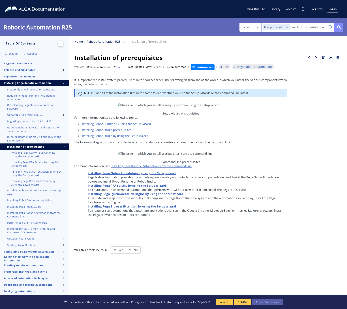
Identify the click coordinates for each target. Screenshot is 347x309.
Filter (246, 27)
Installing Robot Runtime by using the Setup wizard (34, 192)
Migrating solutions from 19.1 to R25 (29, 121)
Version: (79, 67)
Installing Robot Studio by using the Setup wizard (115, 136)
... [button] (125, 41)
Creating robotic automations (23, 265)
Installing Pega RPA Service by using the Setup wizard (35, 164)
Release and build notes (19, 70)
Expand (13, 53)
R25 (226, 67)
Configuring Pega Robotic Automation (29, 251)
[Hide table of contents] (60, 43)
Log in (333, 9)
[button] (287, 27)
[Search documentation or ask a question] (338, 27)
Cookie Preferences (267, 302)
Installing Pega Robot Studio (24, 206)
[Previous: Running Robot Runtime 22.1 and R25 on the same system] (309, 57)
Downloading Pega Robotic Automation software (30, 106)
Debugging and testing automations (28, 284)
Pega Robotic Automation (254, 67)
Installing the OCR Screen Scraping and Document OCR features (31, 230)
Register (317, 9)
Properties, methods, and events (25, 271)
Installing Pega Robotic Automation (27, 83)
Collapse (32, 53)
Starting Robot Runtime (21, 245)
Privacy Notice (139, 302)
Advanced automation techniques (26, 278)
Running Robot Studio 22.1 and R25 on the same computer (33, 129)
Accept (224, 302)
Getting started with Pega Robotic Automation (26, 258)
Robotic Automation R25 (103, 41)
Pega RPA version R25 (18, 63)
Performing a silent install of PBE (27, 222)
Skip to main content (16, 4)
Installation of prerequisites (25, 146)
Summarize (205, 67)
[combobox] (293, 27)
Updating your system (20, 238)
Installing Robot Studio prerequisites (29, 200)
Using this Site (255, 9)
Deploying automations (19, 291)
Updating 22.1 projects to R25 (25, 115)
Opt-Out (242, 302)
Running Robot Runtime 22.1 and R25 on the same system (34, 138)
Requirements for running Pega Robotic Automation (31, 97)
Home (78, 41)
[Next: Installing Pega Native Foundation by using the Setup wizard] (316, 57)
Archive (291, 9)
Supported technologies (19, 76)
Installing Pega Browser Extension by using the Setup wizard (33, 182)
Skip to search (43, 4)
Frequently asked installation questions (31, 89)
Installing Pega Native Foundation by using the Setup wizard (33, 154)
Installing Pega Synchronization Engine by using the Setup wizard (36, 173)
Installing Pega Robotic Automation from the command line (34, 214)
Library (275, 9)
